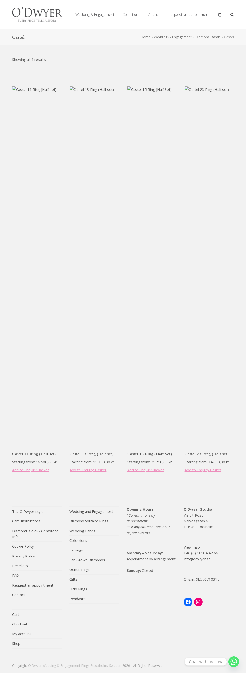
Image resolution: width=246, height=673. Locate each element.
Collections (78, 540)
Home (145, 37)
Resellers (20, 565)
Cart (15, 614)
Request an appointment (32, 585)
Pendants (77, 598)
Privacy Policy (23, 556)
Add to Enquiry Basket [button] (30, 469)
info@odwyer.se (197, 559)
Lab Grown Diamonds (87, 559)
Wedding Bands (82, 530)
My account (21, 633)
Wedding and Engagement (91, 511)
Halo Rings (78, 589)
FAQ (15, 575)
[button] (232, 14)
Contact (18, 594)
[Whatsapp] (233, 661)
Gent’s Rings (79, 569)
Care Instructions (26, 521)
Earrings (76, 550)
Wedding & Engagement (173, 37)
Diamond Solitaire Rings (88, 521)
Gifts (73, 579)
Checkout (19, 624)
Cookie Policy (23, 546)
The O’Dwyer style (27, 511)
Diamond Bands (208, 37)
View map (192, 547)
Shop (16, 643)
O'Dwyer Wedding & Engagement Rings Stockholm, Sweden (74, 665)
